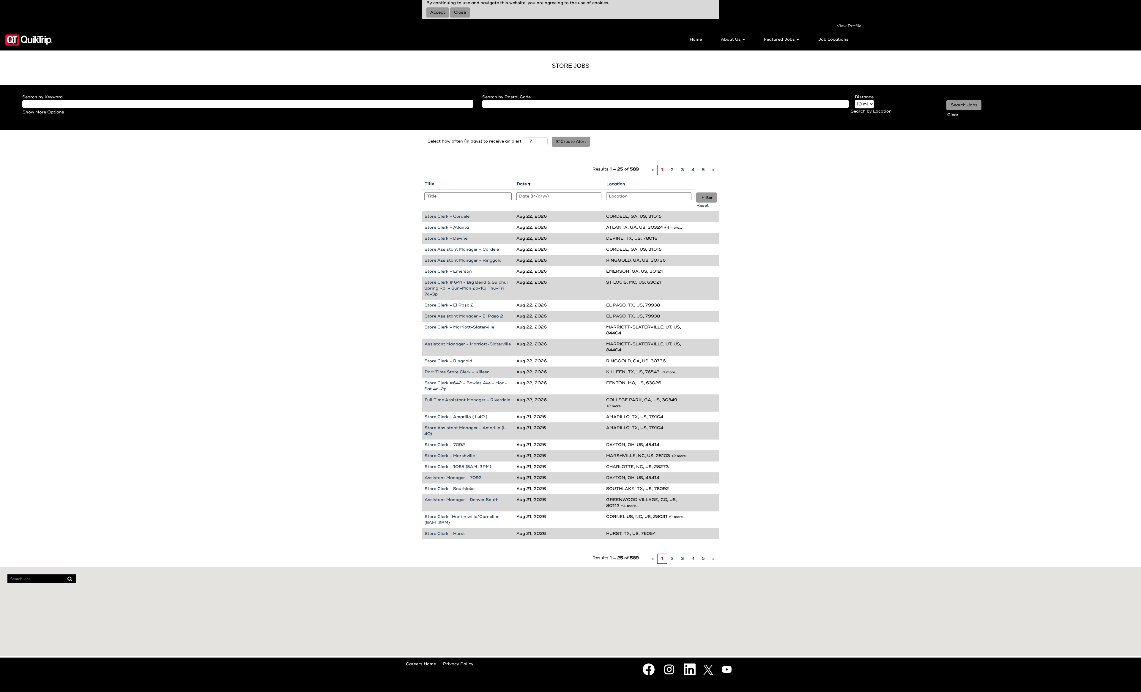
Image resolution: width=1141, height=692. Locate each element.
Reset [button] (702, 205)
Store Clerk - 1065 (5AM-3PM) (458, 466)
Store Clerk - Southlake (450, 488)
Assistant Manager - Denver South (462, 499)
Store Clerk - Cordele (447, 216)
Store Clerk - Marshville (450, 455)
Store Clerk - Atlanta (447, 227)
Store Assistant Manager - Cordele (462, 249)
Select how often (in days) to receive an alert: (475, 141)
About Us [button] (731, 39)
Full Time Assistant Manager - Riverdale (467, 399)
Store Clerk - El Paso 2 (449, 305)
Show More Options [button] (43, 112)
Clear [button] (953, 114)
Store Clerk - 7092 (445, 444)
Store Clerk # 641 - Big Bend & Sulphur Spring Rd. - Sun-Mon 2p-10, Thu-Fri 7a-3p (466, 288)
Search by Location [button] (871, 111)
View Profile (849, 26)
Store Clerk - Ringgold (448, 361)
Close (460, 12)
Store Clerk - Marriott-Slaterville (459, 327)
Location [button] (615, 184)
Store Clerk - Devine (446, 238)
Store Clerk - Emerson (448, 271)
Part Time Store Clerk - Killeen (457, 372)
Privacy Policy (458, 663)
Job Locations (833, 39)
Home (696, 39)
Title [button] (429, 183)
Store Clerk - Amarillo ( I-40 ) (456, 416)
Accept (437, 12)
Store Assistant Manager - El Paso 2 (464, 316)
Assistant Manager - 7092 (453, 477)
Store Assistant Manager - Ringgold (463, 260)
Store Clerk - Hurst (445, 533)
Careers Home (421, 663)
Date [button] (522, 184)
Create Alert (572, 141)
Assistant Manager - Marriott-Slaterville (468, 344)
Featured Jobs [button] (780, 39)
